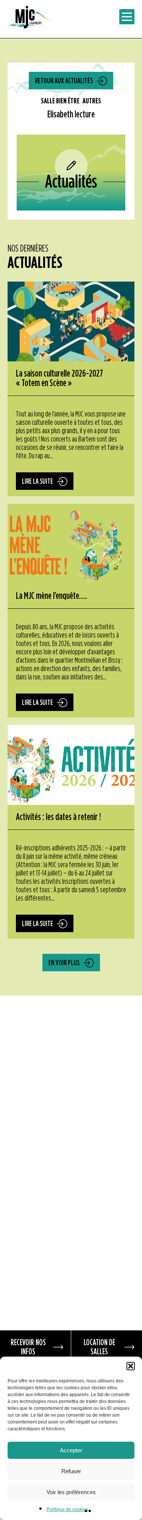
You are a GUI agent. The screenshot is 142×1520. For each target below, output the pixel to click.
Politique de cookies (67, 1509)
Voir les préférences (71, 1492)
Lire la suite (37, 481)
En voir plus (64, 963)
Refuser (71, 1471)
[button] (130, 1366)
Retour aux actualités (64, 81)
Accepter (71, 1450)
